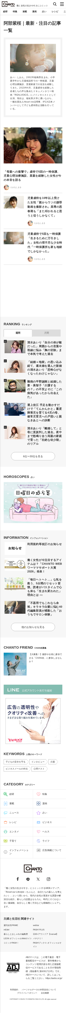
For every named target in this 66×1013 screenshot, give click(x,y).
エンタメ (14, 831)
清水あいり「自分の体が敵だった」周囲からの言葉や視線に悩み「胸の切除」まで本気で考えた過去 (44, 348)
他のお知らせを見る (33, 627)
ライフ (46, 841)
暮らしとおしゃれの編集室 (16, 934)
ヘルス (46, 831)
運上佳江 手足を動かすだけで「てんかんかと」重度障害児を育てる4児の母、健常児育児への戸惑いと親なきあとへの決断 (44, 412)
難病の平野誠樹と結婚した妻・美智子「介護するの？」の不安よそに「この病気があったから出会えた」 (44, 389)
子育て (12, 841)
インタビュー (38, 762)
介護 (52, 762)
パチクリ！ (38, 938)
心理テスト (39, 768)
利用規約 (14, 990)
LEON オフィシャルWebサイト (18, 938)
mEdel (6, 930)
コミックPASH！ (11, 943)
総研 (5, 11)
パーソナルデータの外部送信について (39, 990)
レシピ (55, 11)
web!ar (36, 925)
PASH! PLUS (38, 930)
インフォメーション (18, 852)
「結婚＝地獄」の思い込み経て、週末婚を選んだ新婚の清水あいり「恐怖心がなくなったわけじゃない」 (44, 367)
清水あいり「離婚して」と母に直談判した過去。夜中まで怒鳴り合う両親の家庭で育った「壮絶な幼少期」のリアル (44, 436)
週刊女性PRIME (11, 925)
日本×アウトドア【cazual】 (45, 934)
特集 (15, 11)
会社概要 (45, 993)
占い (44, 11)
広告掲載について (51, 850)
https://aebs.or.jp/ (53, 978)
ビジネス (47, 822)
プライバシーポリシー (27, 993)
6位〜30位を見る (33, 456)
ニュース (14, 812)
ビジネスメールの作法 (17, 768)
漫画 (34, 11)
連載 (25, 11)
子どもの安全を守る (15, 762)
